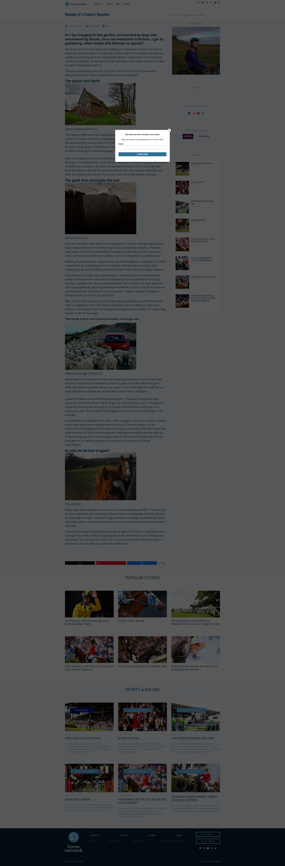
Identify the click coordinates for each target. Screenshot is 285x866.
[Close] (169, 130)
